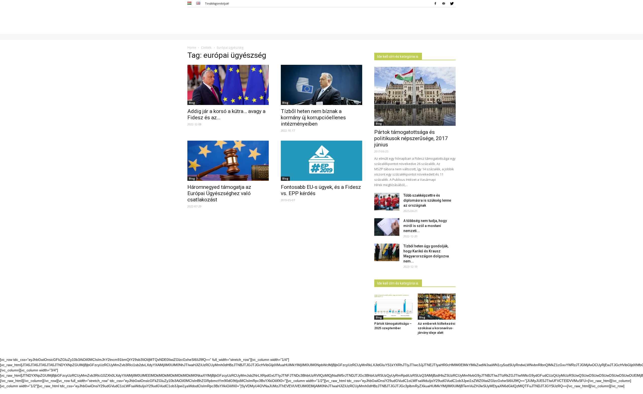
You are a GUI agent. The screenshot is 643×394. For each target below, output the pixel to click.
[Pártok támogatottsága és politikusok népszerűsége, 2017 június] (415, 96)
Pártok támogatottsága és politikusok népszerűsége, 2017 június (411, 138)
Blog (192, 102)
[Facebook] (435, 3)
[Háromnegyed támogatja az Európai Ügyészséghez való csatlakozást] (228, 161)
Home (191, 47)
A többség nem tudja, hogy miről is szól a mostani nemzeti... (425, 226)
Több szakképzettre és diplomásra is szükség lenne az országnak (427, 200)
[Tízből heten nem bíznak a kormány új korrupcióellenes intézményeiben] (321, 85)
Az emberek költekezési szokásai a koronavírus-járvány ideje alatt (436, 328)
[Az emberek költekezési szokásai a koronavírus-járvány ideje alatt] (437, 307)
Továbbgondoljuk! (217, 3)
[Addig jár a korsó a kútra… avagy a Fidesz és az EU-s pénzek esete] (228, 85)
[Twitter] (452, 3)
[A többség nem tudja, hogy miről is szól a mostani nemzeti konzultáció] (386, 227)
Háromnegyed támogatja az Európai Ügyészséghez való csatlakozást (219, 193)
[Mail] (443, 3)
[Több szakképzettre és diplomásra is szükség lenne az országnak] (386, 201)
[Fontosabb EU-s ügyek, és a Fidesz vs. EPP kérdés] (321, 161)
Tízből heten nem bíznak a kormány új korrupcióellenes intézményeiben (313, 117)
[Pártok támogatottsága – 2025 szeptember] (393, 307)
